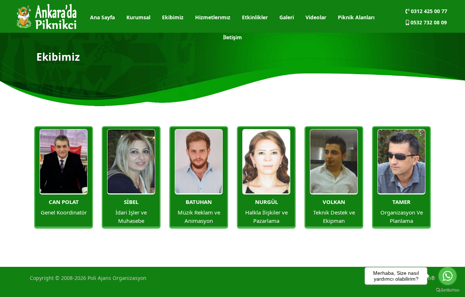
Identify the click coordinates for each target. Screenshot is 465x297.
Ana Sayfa (102, 17)
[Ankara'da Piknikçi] (47, 16)
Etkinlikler (255, 17)
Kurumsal (138, 17)
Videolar (316, 17)
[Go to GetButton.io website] (447, 290)
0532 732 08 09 (428, 22)
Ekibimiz (172, 17)
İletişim (232, 37)
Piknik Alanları (356, 17)
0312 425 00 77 (428, 11)
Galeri (286, 17)
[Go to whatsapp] (447, 276)
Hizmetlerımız (212, 17)
